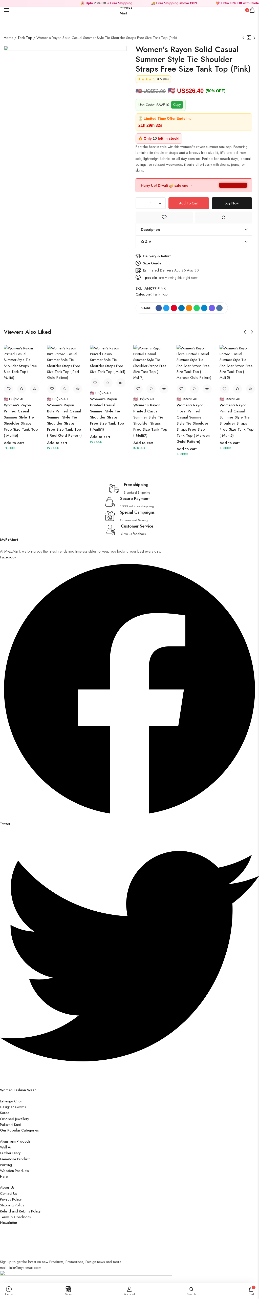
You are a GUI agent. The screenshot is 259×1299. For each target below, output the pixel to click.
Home (8, 37)
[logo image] (127, 9)
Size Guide (152, 263)
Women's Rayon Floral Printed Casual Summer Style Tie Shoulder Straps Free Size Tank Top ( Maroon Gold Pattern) (193, 423)
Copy (177, 105)
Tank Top (24, 37)
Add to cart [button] (14, 443)
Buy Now (232, 203)
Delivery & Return (157, 256)
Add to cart (188, 203)
